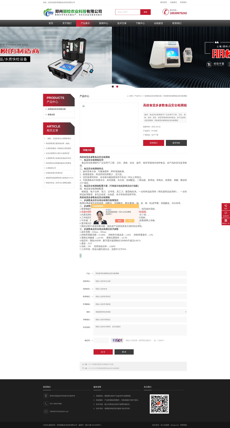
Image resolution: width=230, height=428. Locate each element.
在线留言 (173, 2)
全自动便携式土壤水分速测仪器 (57, 153)
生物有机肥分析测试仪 (54, 173)
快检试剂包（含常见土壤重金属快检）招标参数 (59, 183)
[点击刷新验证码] (117, 340)
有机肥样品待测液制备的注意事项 (58, 163)
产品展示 (85, 23)
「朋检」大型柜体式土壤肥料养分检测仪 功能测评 (59, 138)
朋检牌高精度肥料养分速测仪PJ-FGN (59, 178)
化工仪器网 (165, 425)
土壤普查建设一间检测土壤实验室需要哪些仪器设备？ (59, 148)
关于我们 (67, 23)
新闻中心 (103, 23)
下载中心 (140, 23)
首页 (51, 23)
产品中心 (138, 96)
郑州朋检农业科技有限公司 (65, 2)
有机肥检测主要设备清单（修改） (58, 143)
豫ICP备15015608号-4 (93, 425)
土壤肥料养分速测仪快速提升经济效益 (59, 158)
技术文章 (121, 23)
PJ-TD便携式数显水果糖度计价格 (101, 364)
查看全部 (51, 115)
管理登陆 (183, 425)
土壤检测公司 (51, 168)
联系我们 (183, 2)
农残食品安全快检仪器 (57, 109)
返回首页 (163, 2)
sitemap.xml (174, 425)
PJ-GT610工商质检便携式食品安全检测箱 (104, 368)
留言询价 (176, 143)
